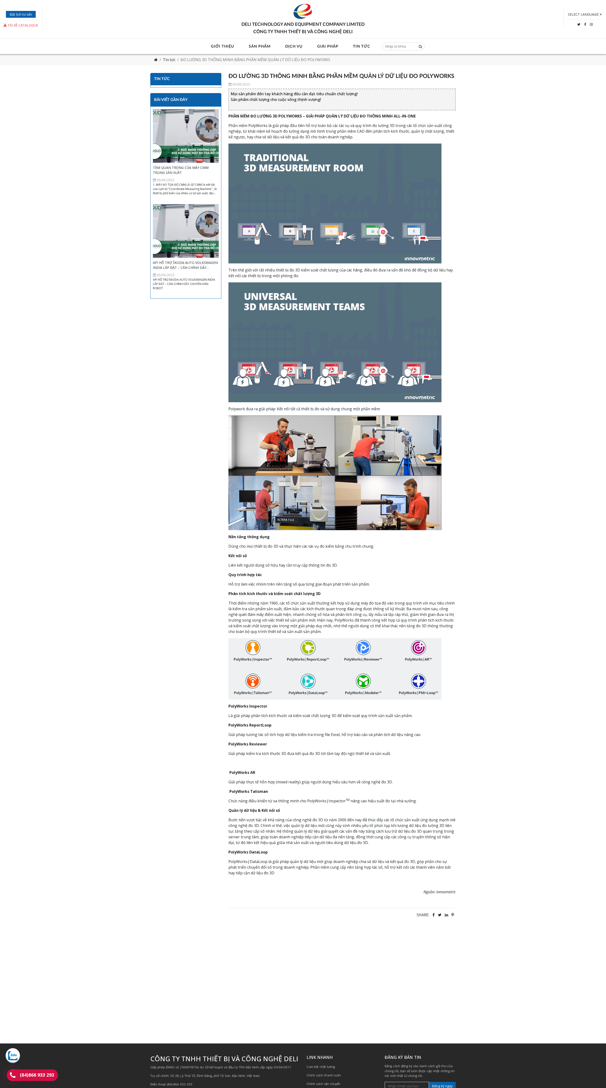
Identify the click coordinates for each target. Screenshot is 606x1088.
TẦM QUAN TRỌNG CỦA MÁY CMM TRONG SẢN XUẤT (181, 170)
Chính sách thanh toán (324, 1075)
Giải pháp (327, 46)
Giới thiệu (222, 46)
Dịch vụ (294, 46)
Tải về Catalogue (22, 25)
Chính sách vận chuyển (323, 1083)
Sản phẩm (260, 46)
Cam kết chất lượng (321, 1066)
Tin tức (361, 46)
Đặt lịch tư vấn (21, 14)
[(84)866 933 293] (13, 1075)
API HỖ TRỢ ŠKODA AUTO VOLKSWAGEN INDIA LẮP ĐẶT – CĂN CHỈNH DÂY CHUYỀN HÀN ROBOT (185, 265)
